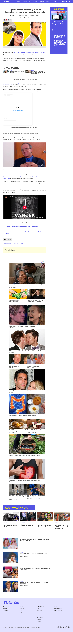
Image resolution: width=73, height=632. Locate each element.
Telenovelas (24, 1)
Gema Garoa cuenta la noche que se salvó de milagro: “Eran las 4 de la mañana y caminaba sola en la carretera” (61, 526)
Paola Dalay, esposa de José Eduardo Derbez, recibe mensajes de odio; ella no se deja (60, 23)
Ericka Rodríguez (26, 556)
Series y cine (35, 1)
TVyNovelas (25, 570)
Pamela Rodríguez (26, 17)
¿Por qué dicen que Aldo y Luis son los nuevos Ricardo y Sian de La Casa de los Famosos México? (35, 569)
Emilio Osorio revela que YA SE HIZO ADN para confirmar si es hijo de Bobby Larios (44, 525)
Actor (21, 243)
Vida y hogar (42, 1)
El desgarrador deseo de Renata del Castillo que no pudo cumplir (17, 72)
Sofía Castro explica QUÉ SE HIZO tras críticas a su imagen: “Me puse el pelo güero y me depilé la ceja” (34, 540)
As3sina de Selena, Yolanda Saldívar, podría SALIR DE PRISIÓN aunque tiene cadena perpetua (34, 554)
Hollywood (53, 1)
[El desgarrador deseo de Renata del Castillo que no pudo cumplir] (6, 71)
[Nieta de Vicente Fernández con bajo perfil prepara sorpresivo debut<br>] (11, 516)
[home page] (7, 1)
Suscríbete (64, 1)
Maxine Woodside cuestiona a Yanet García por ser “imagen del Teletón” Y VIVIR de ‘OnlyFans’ (34, 583)
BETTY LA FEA (16, 243)
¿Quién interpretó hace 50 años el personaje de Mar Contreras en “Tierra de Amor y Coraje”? (59, 50)
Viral (30, 1)
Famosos (18, 1)
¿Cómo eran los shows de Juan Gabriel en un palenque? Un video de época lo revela (28, 525)
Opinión (47, 1)
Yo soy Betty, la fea (7, 243)
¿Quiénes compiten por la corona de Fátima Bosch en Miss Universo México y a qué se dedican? (59, 30)
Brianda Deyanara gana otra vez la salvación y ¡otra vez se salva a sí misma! (59, 36)
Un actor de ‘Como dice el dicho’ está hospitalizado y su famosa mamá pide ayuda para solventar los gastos (38, 72)
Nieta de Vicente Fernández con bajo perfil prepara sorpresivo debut (11, 525)
